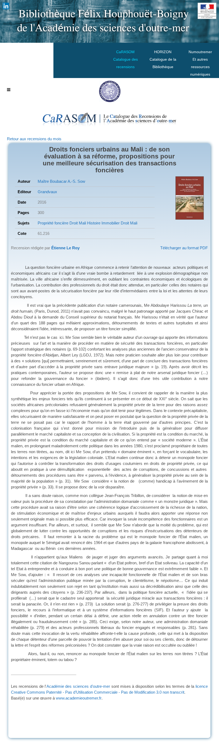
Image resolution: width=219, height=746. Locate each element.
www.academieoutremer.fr (78, 698)
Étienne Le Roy (65, 248)
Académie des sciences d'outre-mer (78, 686)
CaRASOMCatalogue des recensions (125, 59)
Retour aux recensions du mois (34, 139)
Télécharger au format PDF (184, 248)
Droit (73, 223)
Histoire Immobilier (103, 223)
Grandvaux (47, 191)
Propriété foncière (53, 223)
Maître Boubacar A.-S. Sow (61, 181)
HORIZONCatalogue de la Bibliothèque (163, 59)
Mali (82, 223)
